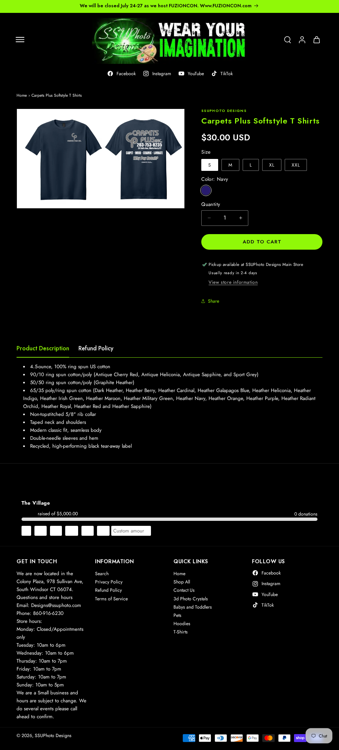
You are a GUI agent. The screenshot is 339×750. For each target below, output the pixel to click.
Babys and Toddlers (192, 607)
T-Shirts (180, 631)
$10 (40, 530)
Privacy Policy (108, 581)
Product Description (43, 348)
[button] (20, 39)
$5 (26, 530)
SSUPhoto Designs (53, 735)
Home (22, 95)
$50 (103, 530)
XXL (296, 165)
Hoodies (181, 623)
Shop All (181, 581)
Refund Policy (96, 348)
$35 (87, 530)
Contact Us (184, 590)
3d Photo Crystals (190, 598)
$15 (56, 530)
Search (102, 573)
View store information (233, 282)
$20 (71, 530)
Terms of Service (111, 598)
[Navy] (206, 190)
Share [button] (213, 301)
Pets (177, 615)
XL (271, 165)
